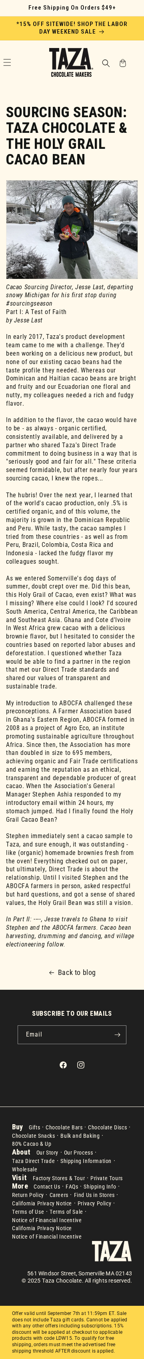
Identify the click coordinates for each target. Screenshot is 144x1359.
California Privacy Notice (42, 1203)
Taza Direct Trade (33, 1161)
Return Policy (28, 1195)
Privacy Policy (94, 1203)
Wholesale (24, 1169)
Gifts (34, 1127)
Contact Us (47, 1186)
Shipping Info (100, 1186)
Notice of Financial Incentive (47, 1220)
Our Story (47, 1152)
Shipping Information (86, 1161)
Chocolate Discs (107, 1127)
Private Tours (106, 1178)
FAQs (72, 1186)
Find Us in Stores (94, 1195)
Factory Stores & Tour (59, 1178)
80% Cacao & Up (31, 1144)
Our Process (78, 1152)
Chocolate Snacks (33, 1136)
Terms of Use (28, 1212)
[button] (105, 64)
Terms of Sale (66, 1212)
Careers (59, 1195)
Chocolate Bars (64, 1127)
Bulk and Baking (80, 1136)
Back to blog (77, 973)
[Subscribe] (117, 1034)
